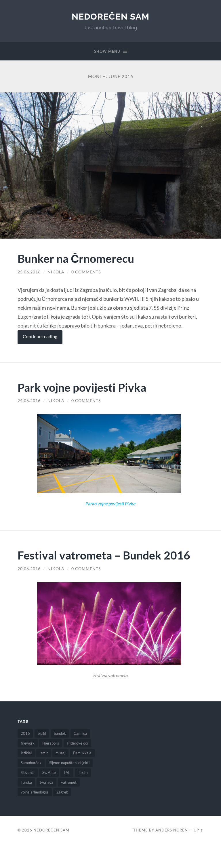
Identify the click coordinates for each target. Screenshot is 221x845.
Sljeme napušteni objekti (69, 762)
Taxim (83, 772)
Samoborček (31, 762)
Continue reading (40, 336)
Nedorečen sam (110, 17)
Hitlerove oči (77, 743)
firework (28, 743)
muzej (60, 753)
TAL (67, 772)
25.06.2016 (29, 272)
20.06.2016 (29, 568)
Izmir (43, 753)
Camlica (80, 733)
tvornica (46, 782)
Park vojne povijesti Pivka (82, 387)
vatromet (69, 782)
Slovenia (28, 772)
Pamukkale (82, 753)
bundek (60, 733)
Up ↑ (198, 830)
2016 (25, 733)
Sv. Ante (49, 772)
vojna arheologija (35, 792)
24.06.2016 (29, 400)
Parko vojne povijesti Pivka (110, 503)
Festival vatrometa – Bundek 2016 (104, 555)
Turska (26, 782)
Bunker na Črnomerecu (76, 258)
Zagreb (62, 792)
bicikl (42, 733)
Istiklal (26, 753)
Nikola (55, 272)
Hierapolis (50, 743)
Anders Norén (171, 830)
